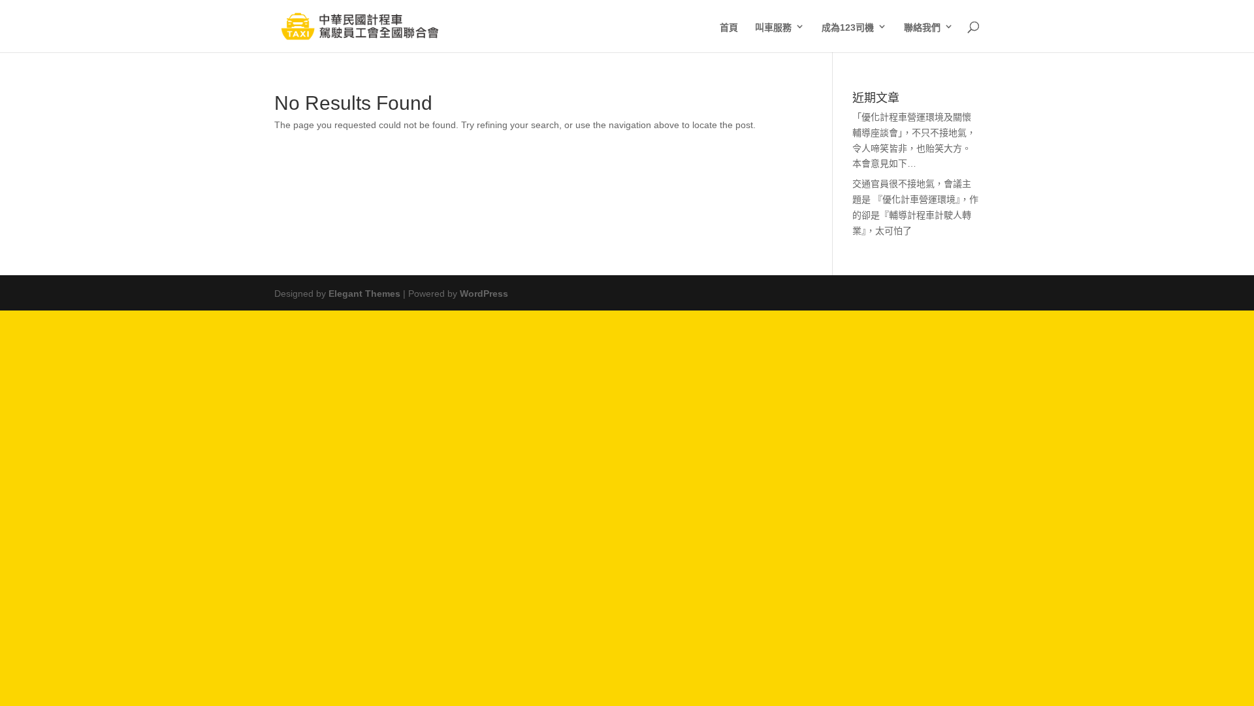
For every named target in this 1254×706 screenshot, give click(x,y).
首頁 (729, 26)
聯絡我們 (922, 26)
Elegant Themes (364, 292)
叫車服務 (773, 26)
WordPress (484, 292)
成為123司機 (848, 26)
